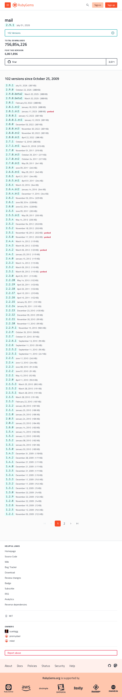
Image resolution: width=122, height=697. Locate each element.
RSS (7, 594)
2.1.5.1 (11, 392)
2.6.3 (9, 197)
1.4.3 (9, 453)
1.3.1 (9, 488)
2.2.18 (10, 288)
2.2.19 (10, 284)
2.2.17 (10, 293)
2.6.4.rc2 (12, 189)
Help (72, 666)
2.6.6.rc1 (12, 172)
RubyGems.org (51, 678)
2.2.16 (10, 297)
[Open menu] (8, 5)
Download (10, 572)
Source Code (11, 556)
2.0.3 (9, 423)
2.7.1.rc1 (12, 145)
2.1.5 (9, 397)
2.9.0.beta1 (14, 98)
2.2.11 (10, 319)
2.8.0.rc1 (12, 137)
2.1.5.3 (11, 384)
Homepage (10, 551)
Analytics (9, 599)
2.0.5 (9, 418)
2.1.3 (9, 401)
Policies (32, 666)
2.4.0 (9, 258)
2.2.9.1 (11, 327)
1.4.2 (9, 457)
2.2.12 (10, 314)
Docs (20, 666)
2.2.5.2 (11, 349)
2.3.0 (9, 275)
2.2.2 (9, 371)
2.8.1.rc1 (12, 111)
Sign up (111, 5)
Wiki (7, 562)
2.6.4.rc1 (12, 193)
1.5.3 (9, 436)
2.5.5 (9, 211)
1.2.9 (9, 496)
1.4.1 (9, 462)
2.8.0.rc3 (12, 128)
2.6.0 (9, 206)
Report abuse (14, 653)
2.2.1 (9, 375)
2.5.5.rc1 (12, 215)
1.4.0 (9, 466)
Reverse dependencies (16, 604)
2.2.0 (9, 379)
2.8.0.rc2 (12, 133)
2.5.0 (9, 236)
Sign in (97, 5)
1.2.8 (9, 501)
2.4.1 (9, 254)
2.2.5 (9, 358)
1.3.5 (9, 470)
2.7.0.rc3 (12, 154)
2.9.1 (9, 85)
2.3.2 (9, 267)
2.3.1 (9, 271)
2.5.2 (9, 228)
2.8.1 (9, 102)
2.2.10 (10, 323)
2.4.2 (9, 249)
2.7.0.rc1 (12, 163)
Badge (8, 583)
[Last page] (77, 523)
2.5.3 (9, 223)
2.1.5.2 (11, 388)
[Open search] (87, 5)
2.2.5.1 (11, 353)
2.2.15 (10, 301)
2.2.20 (10, 280)
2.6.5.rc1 (12, 180)
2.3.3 (9, 262)
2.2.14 (10, 306)
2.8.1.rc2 (12, 107)
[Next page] (71, 523)
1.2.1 (9, 514)
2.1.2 (9, 405)
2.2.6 (9, 345)
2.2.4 (9, 362)
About (8, 666)
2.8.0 (9, 124)
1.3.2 (9, 483)
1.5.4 (9, 431)
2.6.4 (9, 184)
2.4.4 (9, 241)
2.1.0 (9, 414)
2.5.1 (9, 232)
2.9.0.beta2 (14, 94)
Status (46, 666)
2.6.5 (9, 176)
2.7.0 (9, 150)
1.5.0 (9, 449)
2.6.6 (9, 167)
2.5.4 (9, 219)
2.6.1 (9, 202)
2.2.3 (9, 366)
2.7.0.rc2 (12, 158)
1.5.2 (9, 440)
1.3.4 (9, 475)
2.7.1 (9, 141)
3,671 (112, 62)
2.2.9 (9, 332)
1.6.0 (9, 427)
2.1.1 (9, 410)
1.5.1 (9, 444)
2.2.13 (10, 310)
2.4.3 (9, 245)
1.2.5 (9, 509)
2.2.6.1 (11, 340)
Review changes (13, 578)
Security (60, 666)
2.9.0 (9, 89)
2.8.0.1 (11, 115)
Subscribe (9, 588)
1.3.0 (9, 492)
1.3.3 (9, 479)
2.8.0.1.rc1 (14, 119)
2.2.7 (9, 336)
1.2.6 (9, 505)
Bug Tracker (11, 567)
